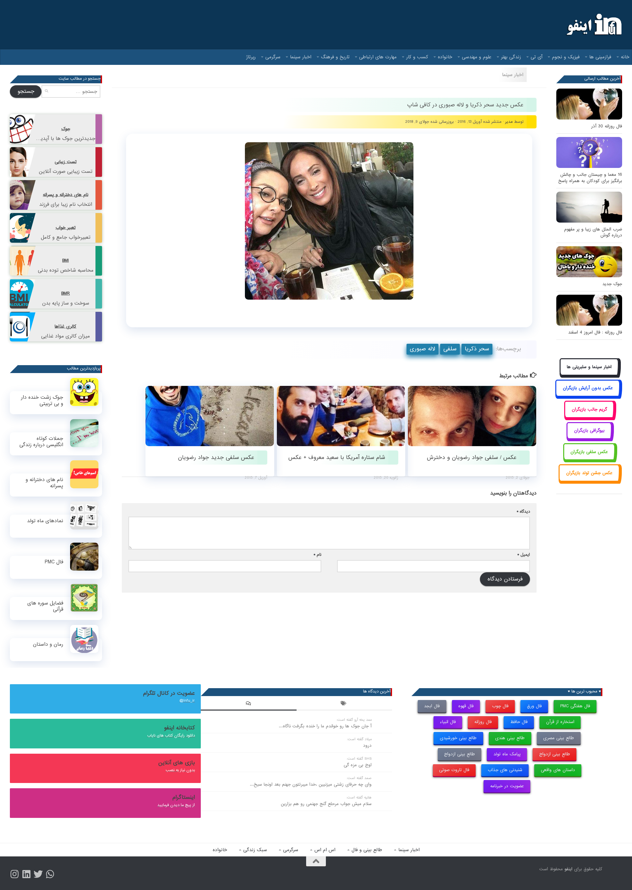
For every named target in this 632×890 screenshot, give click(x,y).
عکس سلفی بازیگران (589, 451)
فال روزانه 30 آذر (606, 126)
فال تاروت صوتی (454, 770)
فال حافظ (519, 721)
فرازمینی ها (600, 57)
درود (367, 745)
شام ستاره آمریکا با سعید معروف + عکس (336, 457)
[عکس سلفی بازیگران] (589, 459)
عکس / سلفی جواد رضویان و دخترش (471, 457)
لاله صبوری (422, 349)
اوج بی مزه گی (358, 765)
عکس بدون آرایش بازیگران (588, 388)
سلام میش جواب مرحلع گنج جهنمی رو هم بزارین (326, 803)
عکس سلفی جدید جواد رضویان (216, 457)
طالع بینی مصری (558, 738)
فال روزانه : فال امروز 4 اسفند (595, 332)
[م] (50, 874)
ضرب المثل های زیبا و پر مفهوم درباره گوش (593, 232)
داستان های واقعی (558, 770)
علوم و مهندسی (476, 57)
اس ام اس (324, 849)
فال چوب (500, 706)
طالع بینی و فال (367, 849)
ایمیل (523, 555)
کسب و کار (417, 57)
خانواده (445, 57)
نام (317, 555)
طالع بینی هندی (510, 738)
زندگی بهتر (511, 57)
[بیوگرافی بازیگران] (589, 438)
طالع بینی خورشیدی (458, 738)
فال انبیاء (448, 721)
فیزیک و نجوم (566, 57)
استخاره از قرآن (560, 721)
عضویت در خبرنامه (507, 786)
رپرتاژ (251, 57)
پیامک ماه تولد (507, 754)
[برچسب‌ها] (344, 704)
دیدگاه (523, 511)
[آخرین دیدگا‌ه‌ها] (248, 704)
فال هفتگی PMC (575, 706)
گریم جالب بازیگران (589, 409)
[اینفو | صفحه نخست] (593, 24)
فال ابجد (432, 706)
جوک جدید (612, 284)
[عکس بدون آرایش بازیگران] (587, 395)
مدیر (509, 122)
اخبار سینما (300, 57)
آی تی (536, 57)
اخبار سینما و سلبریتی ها (589, 367)
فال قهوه (466, 706)
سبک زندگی (255, 849)
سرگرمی (272, 57)
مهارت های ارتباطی (378, 57)
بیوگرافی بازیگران (589, 430)
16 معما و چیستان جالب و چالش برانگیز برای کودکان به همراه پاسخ (590, 177)
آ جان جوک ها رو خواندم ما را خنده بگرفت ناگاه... (325, 726)
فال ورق (534, 706)
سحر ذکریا (477, 349)
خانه (625, 57)
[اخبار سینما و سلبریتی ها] (589, 374)
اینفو (568, 869)
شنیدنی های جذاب (505, 770)
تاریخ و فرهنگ (335, 57)
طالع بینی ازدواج (554, 754)
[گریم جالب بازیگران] (589, 416)
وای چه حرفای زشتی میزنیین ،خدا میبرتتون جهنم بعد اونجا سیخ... (311, 784)
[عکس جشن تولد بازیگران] (589, 480)
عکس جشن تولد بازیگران (589, 473)
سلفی (450, 349)
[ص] (14, 874)
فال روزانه (483, 721)
